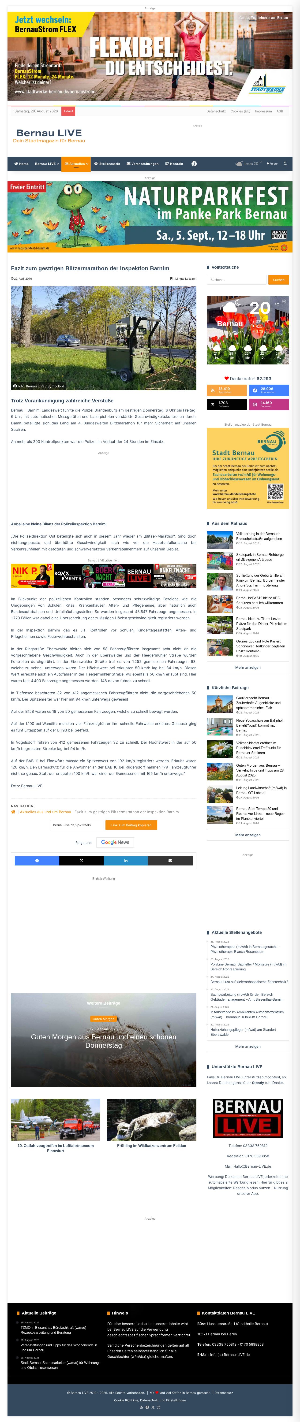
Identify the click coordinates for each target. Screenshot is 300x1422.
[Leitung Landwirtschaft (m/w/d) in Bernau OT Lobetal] (220, 794)
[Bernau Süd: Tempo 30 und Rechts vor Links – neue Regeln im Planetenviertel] (220, 815)
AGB (280, 111)
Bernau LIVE (45, 164)
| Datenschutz (222, 1393)
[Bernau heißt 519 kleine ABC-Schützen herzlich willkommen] (220, 604)
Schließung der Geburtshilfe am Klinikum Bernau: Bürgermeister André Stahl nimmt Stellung (260, 580)
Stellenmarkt (109, 164)
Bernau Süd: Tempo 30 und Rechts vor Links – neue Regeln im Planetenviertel (260, 814)
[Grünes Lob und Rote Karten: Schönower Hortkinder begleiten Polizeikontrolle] (220, 647)
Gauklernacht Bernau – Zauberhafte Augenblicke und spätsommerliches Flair (258, 703)
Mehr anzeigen (248, 667)
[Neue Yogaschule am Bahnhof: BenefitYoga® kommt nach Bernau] (220, 726)
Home (23, 164)
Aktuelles (76, 164)
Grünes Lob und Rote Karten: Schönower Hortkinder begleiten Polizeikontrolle (260, 646)
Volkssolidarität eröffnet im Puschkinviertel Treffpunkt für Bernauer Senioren (258, 748)
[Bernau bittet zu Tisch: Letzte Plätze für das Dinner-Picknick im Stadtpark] (220, 625)
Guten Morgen (103, 1019)
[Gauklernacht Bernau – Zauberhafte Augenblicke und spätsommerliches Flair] (220, 704)
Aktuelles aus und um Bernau (45, 811)
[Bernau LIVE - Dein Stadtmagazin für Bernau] (48, 136)
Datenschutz (216, 111)
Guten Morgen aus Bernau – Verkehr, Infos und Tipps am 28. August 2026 (260, 770)
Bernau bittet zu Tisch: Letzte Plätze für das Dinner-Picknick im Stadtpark (261, 624)
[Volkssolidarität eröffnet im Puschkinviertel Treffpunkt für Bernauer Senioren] (220, 749)
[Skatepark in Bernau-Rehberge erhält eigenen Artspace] (220, 561)
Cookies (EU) (240, 111)
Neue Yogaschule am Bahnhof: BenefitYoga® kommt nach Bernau (260, 725)
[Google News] (115, 842)
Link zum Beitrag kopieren (131, 825)
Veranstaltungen (145, 164)
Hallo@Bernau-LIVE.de (252, 1166)
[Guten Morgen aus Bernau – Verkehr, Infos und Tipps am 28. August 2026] (220, 771)
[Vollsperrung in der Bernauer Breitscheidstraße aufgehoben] (220, 540)
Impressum (263, 111)
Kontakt (176, 164)
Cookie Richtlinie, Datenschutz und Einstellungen (150, 1400)
